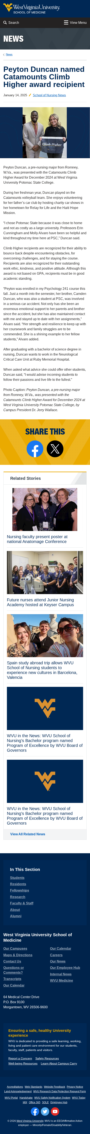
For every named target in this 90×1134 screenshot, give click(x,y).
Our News (58, 961)
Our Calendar (13, 985)
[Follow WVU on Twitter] (45, 1111)
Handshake (26, 1097)
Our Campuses (15, 948)
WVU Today (78, 1097)
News (13, 38)
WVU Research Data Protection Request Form (59, 1091)
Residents (18, 884)
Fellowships (19, 890)
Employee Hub (58, 1102)
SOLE (45, 1102)
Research (17, 897)
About (15, 910)
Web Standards (33, 1086)
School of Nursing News (49, 95)
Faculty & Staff (21, 903)
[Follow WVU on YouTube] (55, 1111)
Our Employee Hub (65, 968)
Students (17, 878)
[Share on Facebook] (35, 448)
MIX (25, 1102)
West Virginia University (30, 1120)
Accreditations (15, 1086)
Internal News (61, 974)
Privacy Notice (75, 1086)
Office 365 (34, 1102)
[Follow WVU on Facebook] (35, 1111)
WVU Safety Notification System (52, 1097)
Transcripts (12, 979)
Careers (56, 955)
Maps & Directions (17, 955)
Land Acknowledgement (18, 1091)
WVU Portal (11, 1097)
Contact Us (12, 961)
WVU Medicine (61, 980)
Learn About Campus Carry (59, 1063)
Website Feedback (54, 1086)
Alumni (15, 916)
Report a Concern (20, 1058)
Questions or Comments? (13, 970)
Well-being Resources (22, 1063)
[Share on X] (55, 448)
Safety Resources (47, 1058)
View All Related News (27, 834)
